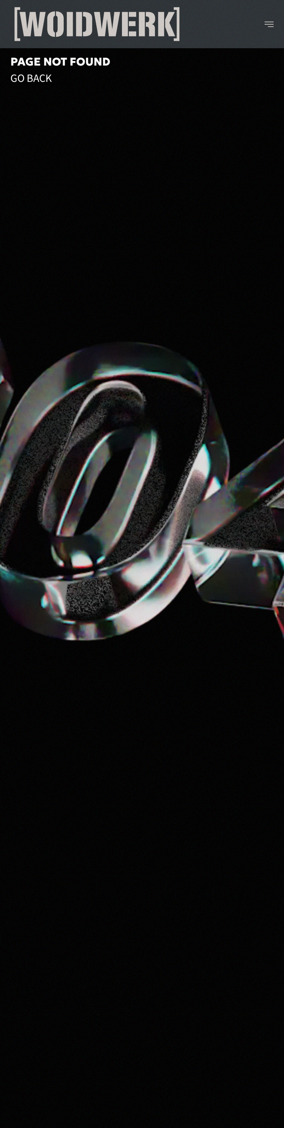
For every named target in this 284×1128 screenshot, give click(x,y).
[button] (269, 24)
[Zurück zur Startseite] (97, 24)
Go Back (31, 78)
